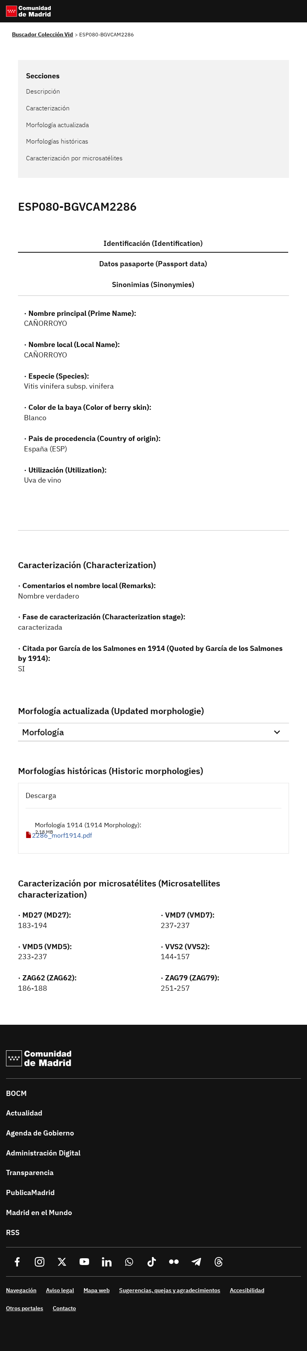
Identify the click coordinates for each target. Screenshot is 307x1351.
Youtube (84, 1262)
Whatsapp (129, 1262)
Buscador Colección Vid (42, 34)
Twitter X (62, 1262)
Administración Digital (43, 1152)
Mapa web (97, 1290)
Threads (218, 1262)
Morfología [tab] (43, 732)
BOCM (16, 1093)
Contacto (64, 1308)
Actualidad (24, 1113)
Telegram (196, 1262)
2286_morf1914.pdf (62, 835)
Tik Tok (151, 1262)
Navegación (21, 1290)
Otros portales (24, 1308)
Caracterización (48, 108)
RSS (13, 1232)
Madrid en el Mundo (39, 1212)
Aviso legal (60, 1290)
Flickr (174, 1262)
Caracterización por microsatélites (74, 158)
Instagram (39, 1262)
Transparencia (30, 1172)
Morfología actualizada (57, 125)
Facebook (17, 1262)
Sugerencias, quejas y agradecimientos (169, 1290)
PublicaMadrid (30, 1192)
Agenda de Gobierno (40, 1132)
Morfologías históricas (57, 141)
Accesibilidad (247, 1290)
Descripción (43, 91)
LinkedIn (107, 1262)
